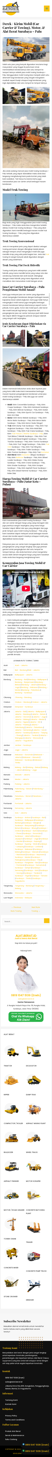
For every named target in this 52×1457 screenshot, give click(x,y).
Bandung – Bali (21, 679)
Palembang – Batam (23, 789)
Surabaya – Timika (23, 878)
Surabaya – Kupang (32, 841)
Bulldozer (19, 457)
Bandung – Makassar (29, 687)
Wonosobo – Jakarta (23, 893)
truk (47, 254)
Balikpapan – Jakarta (23, 675)
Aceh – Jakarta (21, 665)
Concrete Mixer (11, 1267)
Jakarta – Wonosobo (33, 738)
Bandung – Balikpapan (37, 679)
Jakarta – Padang (22, 725)
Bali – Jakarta (34, 670)
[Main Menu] (47, 8)
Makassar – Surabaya (24, 760)
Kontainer (45, 452)
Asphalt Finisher (11, 1181)
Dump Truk (31, 1094)
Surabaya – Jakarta (23, 836)
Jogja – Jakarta (21, 750)
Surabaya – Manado (30, 852)
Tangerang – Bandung (24, 886)
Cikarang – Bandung (23, 697)
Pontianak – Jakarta (23, 803)
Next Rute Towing (35, 908)
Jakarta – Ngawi (21, 722)
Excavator (26, 455)
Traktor (8, 1066)
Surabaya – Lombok (34, 847)
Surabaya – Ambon (23, 817)
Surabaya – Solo (31, 870)
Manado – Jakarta (22, 775)
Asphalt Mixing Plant (36, 1123)
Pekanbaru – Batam (23, 796)
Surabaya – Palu (34, 860)
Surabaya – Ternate (39, 876)
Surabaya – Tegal (22, 876)
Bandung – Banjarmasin (24, 682)
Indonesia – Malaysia (23, 898)
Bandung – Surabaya (23, 693)
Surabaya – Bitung (29, 828)
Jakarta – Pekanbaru (34, 727)
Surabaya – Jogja (31, 839)
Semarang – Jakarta (23, 808)
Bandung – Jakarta (29, 685)
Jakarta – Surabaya (23, 733)
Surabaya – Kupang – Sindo (26, 844)
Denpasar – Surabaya (24, 707)
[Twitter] (49, 591)
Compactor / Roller (13, 1123)
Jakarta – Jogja (39, 717)
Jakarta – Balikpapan (36, 711)
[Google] (49, 601)
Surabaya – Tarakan (32, 873)
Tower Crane (10, 1239)
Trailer (29, 1242)
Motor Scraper (33, 1181)
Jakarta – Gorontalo (23, 717)
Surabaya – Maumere (35, 854)
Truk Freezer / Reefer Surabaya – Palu (27, 434)
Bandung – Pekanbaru (31, 690)
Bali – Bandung (21, 670)
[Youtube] (49, 596)
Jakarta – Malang (22, 719)
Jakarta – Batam (39, 714)
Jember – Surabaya (23, 745)
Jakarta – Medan (38, 719)
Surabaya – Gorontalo (32, 833)
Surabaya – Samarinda (35, 865)
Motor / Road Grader (14, 1210)
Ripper (6, 1094)
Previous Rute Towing (16, 908)
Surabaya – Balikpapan (24, 820)
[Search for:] (26, 921)
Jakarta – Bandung (22, 714)
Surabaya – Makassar (24, 849)
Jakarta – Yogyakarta (24, 741)
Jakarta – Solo (39, 730)
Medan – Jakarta (22, 779)
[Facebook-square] (49, 586)
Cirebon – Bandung (23, 702)
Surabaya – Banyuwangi (25, 825)
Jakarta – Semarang (23, 730)
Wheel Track (32, 1152)
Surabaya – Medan (22, 857)
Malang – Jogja (30, 770)
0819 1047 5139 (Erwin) (26, 995)
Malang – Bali (20, 767)
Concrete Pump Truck (36, 1271)
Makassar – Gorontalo (24, 755)
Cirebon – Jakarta (39, 702)
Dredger (30, 1300)
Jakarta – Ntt (35, 722)
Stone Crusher (11, 1296)
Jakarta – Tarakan (30, 735)
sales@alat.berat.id (26, 999)
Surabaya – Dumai (30, 831)
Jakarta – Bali (20, 711)
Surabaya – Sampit (23, 868)
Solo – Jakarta (21, 813)
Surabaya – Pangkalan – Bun (26, 862)
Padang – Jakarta (22, 784)
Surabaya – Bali (38, 817)
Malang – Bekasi (33, 767)
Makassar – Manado (31, 757)
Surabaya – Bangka (32, 823)
